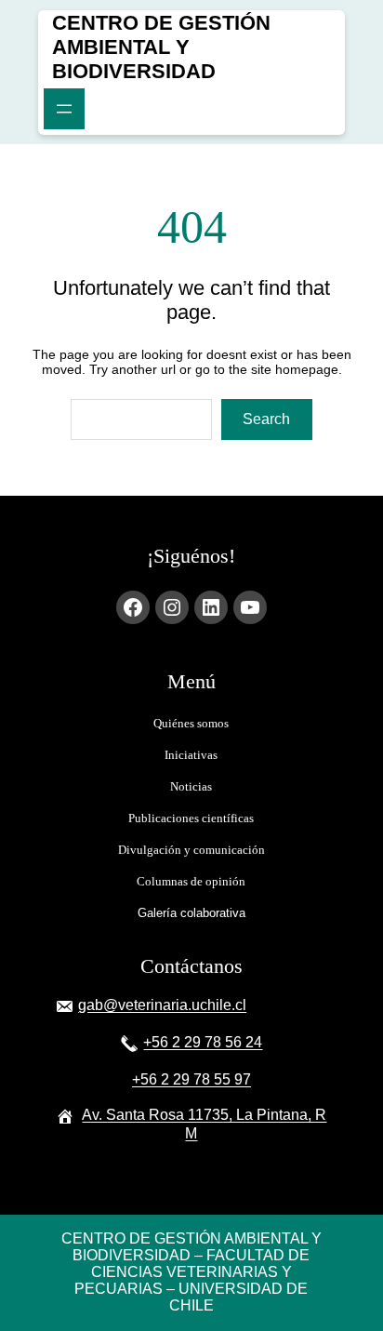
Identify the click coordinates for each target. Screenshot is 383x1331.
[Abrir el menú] (64, 108)
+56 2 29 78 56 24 (202, 1042)
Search (266, 419)
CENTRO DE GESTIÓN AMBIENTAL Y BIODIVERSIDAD (161, 47)
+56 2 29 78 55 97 (191, 1079)
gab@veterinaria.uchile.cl (162, 1005)
